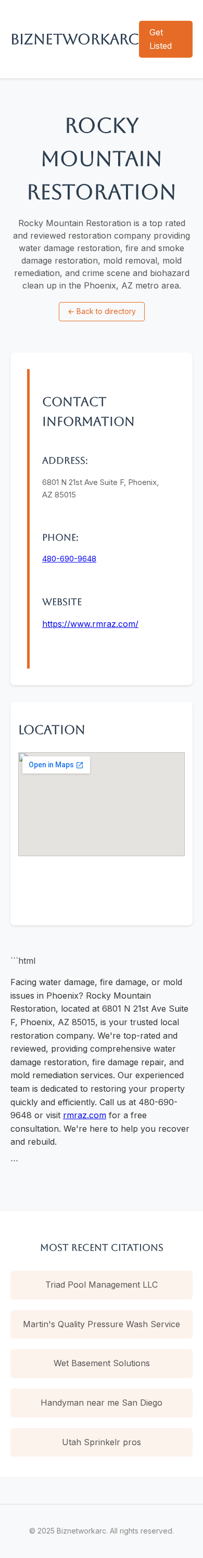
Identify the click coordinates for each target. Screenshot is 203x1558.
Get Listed (160, 39)
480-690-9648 (69, 559)
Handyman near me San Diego (101, 1402)
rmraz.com (84, 1115)
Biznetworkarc (74, 39)
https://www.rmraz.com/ (90, 624)
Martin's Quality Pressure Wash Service (101, 1324)
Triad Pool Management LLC (101, 1284)
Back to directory (102, 311)
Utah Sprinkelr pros (101, 1442)
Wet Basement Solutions (102, 1363)
